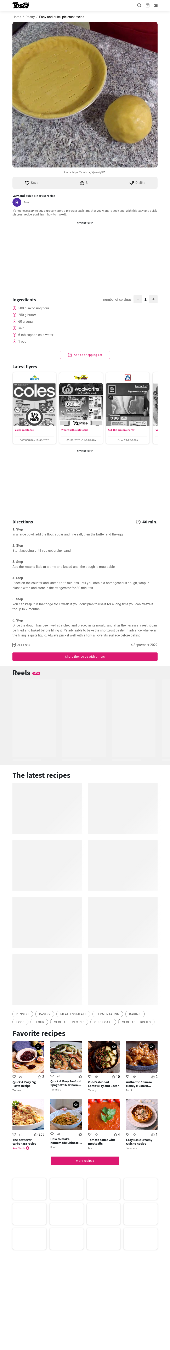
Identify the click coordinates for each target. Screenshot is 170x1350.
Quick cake (103, 1022)
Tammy (16, 1090)
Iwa (90, 1148)
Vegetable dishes (136, 1022)
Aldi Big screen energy (121, 430)
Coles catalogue (24, 430)
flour (39, 1022)
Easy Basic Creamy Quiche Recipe (139, 1141)
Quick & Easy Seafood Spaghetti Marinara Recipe (65, 1083)
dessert (22, 1014)
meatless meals (73, 1014)
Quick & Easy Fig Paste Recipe (24, 1084)
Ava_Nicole (18, 1148)
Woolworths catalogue (74, 430)
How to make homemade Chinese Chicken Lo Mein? (64, 1140)
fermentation (107, 1014)
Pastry (30, 17)
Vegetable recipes (69, 1022)
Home (16, 17)
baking (135, 1014)
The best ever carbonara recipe (24, 1141)
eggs (20, 1022)
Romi (26, 202)
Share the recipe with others (85, 656)
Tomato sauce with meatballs (101, 1141)
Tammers (55, 1089)
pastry (44, 1014)
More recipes (85, 1160)
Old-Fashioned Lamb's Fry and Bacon (103, 1084)
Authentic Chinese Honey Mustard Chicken (139, 1084)
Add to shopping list (87, 355)
